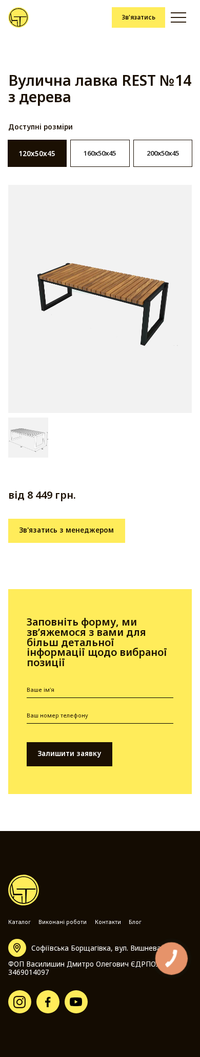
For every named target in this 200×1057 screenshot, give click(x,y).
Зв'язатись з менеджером (66, 530)
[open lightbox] (100, 299)
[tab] (37, 153)
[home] (18, 17)
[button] (178, 17)
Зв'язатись (138, 17)
